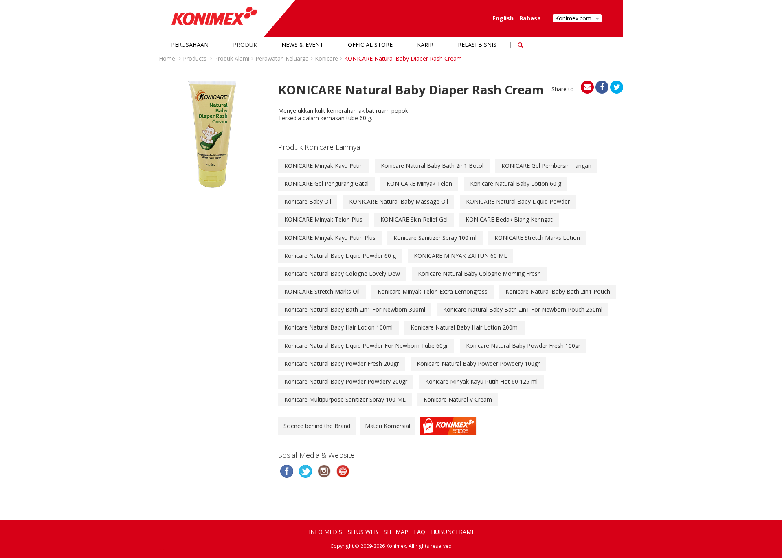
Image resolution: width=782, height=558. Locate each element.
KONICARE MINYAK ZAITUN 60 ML (460, 255)
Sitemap (396, 532)
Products (194, 58)
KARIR (425, 44)
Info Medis (325, 532)
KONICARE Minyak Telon (419, 183)
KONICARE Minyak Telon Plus (323, 219)
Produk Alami (231, 58)
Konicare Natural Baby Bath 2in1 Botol (432, 165)
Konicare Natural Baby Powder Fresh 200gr (341, 363)
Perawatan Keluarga (282, 58)
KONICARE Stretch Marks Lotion (537, 238)
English (503, 18)
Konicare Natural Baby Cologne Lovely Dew (342, 273)
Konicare (326, 58)
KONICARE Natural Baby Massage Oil (398, 201)
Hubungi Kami (452, 532)
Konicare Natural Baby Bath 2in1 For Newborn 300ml (354, 309)
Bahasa (530, 18)
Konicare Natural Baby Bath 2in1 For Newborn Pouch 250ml (522, 309)
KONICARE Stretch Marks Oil (322, 291)
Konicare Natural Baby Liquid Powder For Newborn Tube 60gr (366, 345)
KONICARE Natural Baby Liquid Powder (518, 201)
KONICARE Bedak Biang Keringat (509, 219)
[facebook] (601, 87)
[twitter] (616, 87)
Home (167, 58)
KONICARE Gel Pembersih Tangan (546, 165)
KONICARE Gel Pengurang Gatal (326, 183)
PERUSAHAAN (190, 44)
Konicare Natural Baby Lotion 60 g (515, 183)
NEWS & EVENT (302, 44)
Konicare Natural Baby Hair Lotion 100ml (338, 327)
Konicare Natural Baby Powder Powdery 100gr (478, 363)
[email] (587, 87)
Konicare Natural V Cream (458, 399)
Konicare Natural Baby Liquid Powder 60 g (340, 255)
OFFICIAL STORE (370, 44)
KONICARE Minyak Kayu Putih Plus (330, 238)
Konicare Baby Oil (307, 201)
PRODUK (245, 44)
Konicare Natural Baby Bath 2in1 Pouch (557, 291)
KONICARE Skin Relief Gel (414, 219)
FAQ (419, 532)
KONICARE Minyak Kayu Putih (323, 165)
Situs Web (363, 532)
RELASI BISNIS (477, 44)
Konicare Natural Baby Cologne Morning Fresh (479, 273)
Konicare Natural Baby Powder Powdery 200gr (345, 381)
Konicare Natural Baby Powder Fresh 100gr (523, 345)
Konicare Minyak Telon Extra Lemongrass (433, 291)
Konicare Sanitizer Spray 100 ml (435, 238)
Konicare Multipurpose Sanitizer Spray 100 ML (345, 399)
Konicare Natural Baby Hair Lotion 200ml (465, 327)
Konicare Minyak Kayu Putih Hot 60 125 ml (481, 381)
